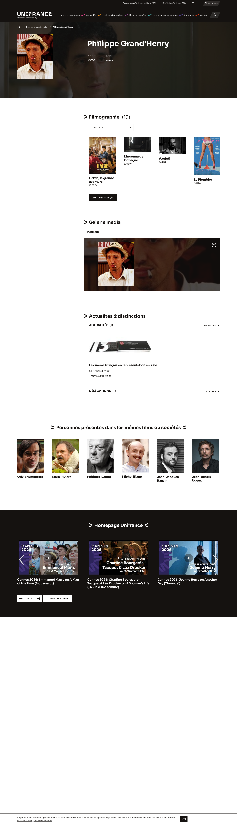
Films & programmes (69, 15)
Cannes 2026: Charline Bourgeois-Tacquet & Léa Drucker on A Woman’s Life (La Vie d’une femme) (48, 583)
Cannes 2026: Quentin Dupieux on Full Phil (186, 581)
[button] (214, 245)
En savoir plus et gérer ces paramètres (34, 820)
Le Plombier (203, 179)
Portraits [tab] (93, 232)
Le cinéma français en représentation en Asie (123, 365)
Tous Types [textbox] (97, 127)
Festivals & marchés (113, 15)
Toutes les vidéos (57, 598)
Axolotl (164, 158)
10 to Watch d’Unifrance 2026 (174, 3)
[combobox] (111, 127)
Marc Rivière (61, 477)
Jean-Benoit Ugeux (201, 478)
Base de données (137, 15)
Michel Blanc (132, 477)
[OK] (184, 819)
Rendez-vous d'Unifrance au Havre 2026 (139, 3)
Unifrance (189, 15)
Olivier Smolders (30, 477)
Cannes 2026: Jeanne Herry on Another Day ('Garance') (117, 581)
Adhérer (204, 15)
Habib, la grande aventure (101, 180)
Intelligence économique (165, 15)
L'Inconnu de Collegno (133, 158)
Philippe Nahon (99, 477)
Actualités (91, 15)
